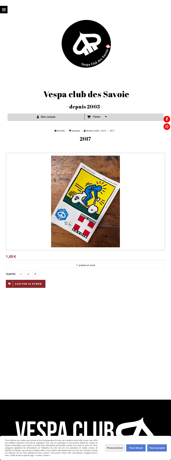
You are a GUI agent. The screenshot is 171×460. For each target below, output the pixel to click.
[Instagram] (166, 126)
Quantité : (11, 274)
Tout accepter (157, 447)
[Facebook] (166, 119)
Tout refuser (136, 447)
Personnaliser (115, 447)
